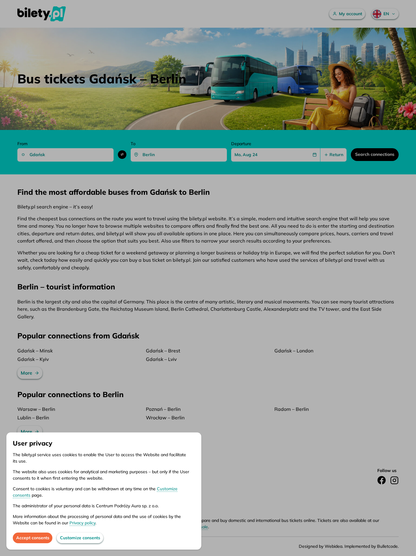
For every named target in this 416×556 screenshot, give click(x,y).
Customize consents (80, 537)
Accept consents (32, 537)
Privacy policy (82, 523)
